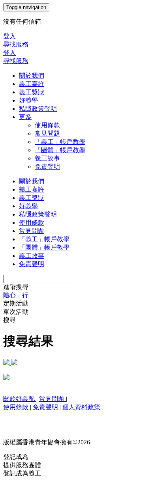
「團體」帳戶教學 (60, 150)
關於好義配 (19, 398)
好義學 (28, 100)
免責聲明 (47, 166)
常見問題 (47, 133)
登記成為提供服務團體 (22, 460)
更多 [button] (25, 117)
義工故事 (47, 158)
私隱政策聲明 (38, 108)
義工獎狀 (31, 92)
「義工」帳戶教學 (60, 141)
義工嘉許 (31, 83)
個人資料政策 (81, 407)
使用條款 (47, 125)
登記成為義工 (22, 473)
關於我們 (31, 75)
